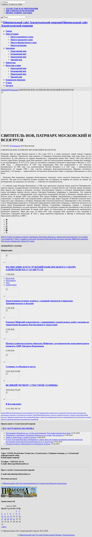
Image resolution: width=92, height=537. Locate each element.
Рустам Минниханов (51, 417)
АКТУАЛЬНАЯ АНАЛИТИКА (20, 428)
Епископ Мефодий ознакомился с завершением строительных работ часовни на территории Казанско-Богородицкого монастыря (47, 323)
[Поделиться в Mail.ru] (6, 228)
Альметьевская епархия (19, 413)
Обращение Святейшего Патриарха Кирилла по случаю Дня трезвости (35, 435)
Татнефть (72, 415)
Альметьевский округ (18, 51)
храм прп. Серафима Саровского (60, 415)
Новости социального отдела (22, 39)
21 (14, 519)
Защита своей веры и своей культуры (21, 437)
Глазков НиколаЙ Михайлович (41, 415)
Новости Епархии (12, 33)
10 (2, 516)
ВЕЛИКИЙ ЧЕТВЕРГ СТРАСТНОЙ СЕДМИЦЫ (32, 385)
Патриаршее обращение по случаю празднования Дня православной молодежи (38, 433)
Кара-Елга (82, 417)
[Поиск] (2, 2)
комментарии (11, 285)
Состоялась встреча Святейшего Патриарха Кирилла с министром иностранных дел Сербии (44, 237)
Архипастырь (11, 62)
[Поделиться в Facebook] (6, 231)
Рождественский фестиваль (31, 417)
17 (2, 519)
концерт (30, 415)
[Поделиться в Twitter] (6, 233)
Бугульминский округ (18, 54)
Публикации (13, 90)
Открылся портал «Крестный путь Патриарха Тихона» (28, 444)
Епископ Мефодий (6, 413)
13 (11, 516)
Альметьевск (29, 413)
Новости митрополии (18, 45)
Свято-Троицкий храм (79, 413)
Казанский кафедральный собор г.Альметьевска (53, 413)
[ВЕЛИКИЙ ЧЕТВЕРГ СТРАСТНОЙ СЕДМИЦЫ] (12, 381)
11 (5, 516)
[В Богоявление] (12, 399)
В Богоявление (13, 404)
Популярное (11, 280)
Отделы (9, 82)
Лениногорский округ (18, 56)
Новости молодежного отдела (22, 36)
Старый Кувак (34, 419)
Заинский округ (16, 59)
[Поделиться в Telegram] (6, 224)
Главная (9, 31)
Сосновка (88, 417)
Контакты (9, 85)
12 (8, 516)
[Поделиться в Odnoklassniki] (6, 222)
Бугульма (36, 413)
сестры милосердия (21, 415)
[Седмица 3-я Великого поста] (12, 362)
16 (20, 516)
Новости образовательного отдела (24, 42)
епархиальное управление (8, 415)
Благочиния (10, 48)
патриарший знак (25, 419)
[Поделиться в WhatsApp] (6, 226)
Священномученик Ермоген (15, 417)
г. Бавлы (42, 417)
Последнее (10, 278)
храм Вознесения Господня (70, 417)
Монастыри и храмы (13, 65)
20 (11, 519)
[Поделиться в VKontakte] (6, 220)
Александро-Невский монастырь (10, 419)
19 (8, 519)
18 (5, 519)
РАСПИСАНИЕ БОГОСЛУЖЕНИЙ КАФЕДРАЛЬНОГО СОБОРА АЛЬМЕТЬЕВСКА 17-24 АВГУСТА (41, 268)
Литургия (70, 413)
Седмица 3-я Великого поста (21, 366)
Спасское (59, 417)
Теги (8, 283)
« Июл (3, 527)
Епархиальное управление (15, 79)
